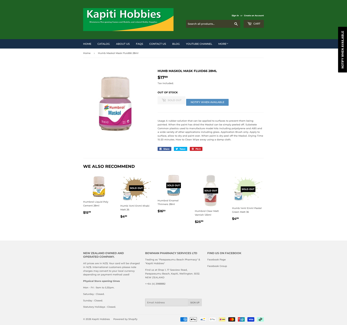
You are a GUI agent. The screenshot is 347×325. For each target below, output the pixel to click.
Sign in (235, 15)
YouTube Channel (199, 43)
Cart (256, 23)
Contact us (157, 43)
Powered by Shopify (125, 319)
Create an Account (254, 15)
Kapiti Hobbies (101, 319)
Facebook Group (217, 266)
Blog (176, 43)
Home (87, 43)
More (222, 43)
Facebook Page (216, 259)
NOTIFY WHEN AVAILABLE (207, 102)
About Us (123, 43)
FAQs (139, 43)
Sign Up (195, 302)
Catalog (103, 43)
